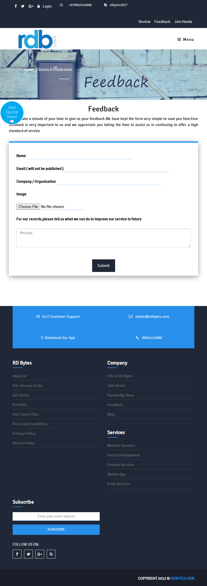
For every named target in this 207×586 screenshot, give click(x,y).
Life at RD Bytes (120, 376)
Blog (111, 414)
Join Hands (183, 21)
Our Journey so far (28, 385)
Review (144, 21)
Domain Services (121, 464)
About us (20, 376)
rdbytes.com (182, 578)
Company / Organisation (36, 181)
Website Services (121, 445)
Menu (188, 39)
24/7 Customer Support (61, 316)
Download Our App (60, 337)
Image (21, 194)
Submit (103, 265)
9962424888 (151, 337)
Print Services (118, 483)
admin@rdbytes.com (152, 316)
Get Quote (21, 395)
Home (29, 69)
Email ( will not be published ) (40, 168)
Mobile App (116, 474)
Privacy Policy (24, 433)
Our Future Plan (25, 414)
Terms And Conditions (30, 423)
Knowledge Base (120, 395)
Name (21, 155)
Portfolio (20, 404)
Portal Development (123, 455)
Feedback (162, 21)
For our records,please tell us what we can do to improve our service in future (79, 219)
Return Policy (23, 443)
